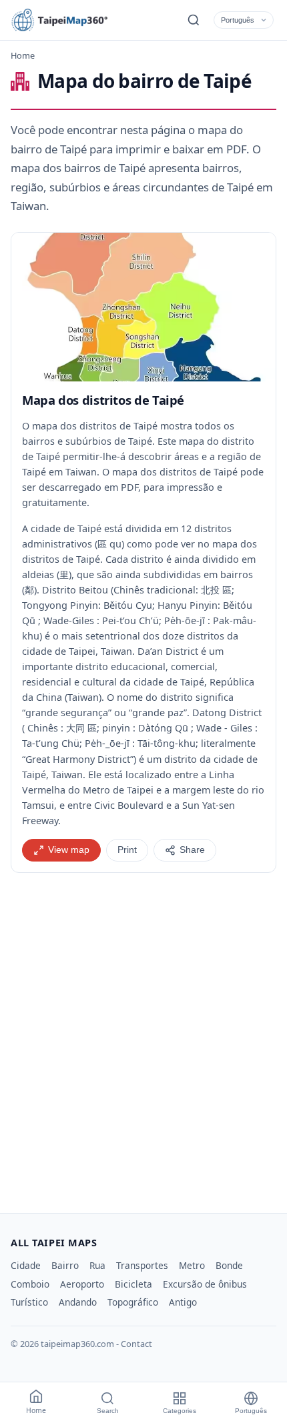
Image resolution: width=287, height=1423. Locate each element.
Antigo (183, 1302)
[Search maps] (193, 20)
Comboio (30, 1284)
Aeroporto (82, 1284)
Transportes (142, 1265)
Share (192, 850)
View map (68, 850)
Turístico (29, 1302)
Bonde (229, 1265)
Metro (192, 1265)
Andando (78, 1302)
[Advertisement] (143, 1037)
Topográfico (132, 1302)
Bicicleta (133, 1284)
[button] (143, 307)
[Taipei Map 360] (71, 20)
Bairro (65, 1265)
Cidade (26, 1265)
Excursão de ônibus (205, 1284)
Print (127, 850)
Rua (97, 1265)
